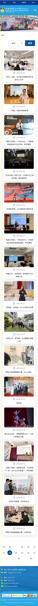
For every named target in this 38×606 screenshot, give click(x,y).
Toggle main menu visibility (35, 10)
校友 (33, 2)
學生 (4, 2)
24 (16, 553)
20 (28, 547)
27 (34, 553)
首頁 (2, 35)
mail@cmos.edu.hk (14, 572)
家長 (14, 2)
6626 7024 (15, 583)
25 (22, 553)
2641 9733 (11, 577)
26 (28, 553)
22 (4, 553)
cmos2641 (13, 586)
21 (34, 547)
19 (22, 547)
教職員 (24, 2)
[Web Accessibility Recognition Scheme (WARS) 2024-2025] (35, 595)
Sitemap (3, 600)
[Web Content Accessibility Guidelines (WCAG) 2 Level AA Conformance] (27, 595)
